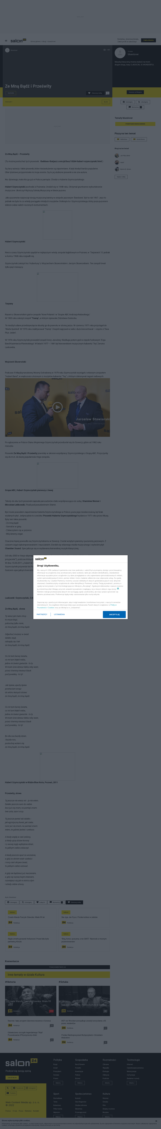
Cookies (51, 607)
